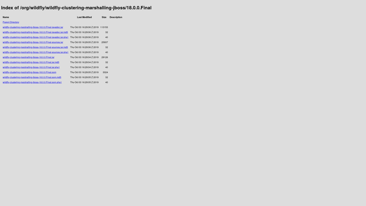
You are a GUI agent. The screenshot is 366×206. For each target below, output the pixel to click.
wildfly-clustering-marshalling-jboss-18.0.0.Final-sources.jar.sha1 (35, 52)
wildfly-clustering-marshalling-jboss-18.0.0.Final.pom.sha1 (32, 82)
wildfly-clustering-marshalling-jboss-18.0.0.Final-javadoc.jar (33, 27)
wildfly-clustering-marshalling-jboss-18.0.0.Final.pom (29, 72)
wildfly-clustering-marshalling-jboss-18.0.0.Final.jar (28, 57)
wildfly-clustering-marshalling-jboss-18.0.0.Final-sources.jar (33, 42)
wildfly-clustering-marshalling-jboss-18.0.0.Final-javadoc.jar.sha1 (35, 37)
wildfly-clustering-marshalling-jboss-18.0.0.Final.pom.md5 (32, 77)
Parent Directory (11, 22)
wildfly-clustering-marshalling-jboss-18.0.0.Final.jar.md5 (31, 62)
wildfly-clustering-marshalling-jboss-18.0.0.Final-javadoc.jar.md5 (35, 32)
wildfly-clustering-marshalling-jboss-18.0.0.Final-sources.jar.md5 (35, 47)
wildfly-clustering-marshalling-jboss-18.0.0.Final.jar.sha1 (31, 67)
